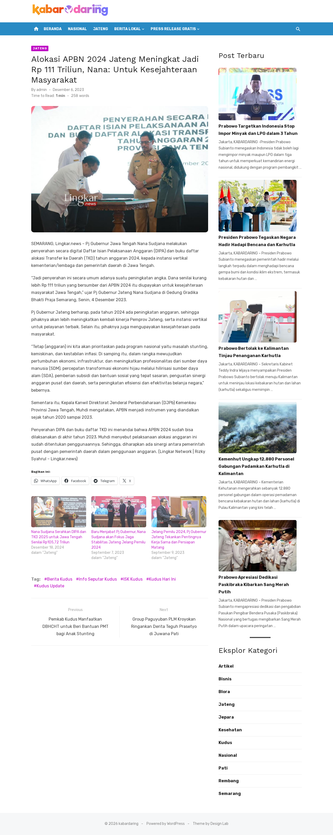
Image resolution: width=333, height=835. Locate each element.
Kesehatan (230, 729)
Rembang (229, 780)
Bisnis (225, 678)
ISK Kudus (133, 579)
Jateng (100, 29)
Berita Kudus (59, 579)
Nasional (77, 29)
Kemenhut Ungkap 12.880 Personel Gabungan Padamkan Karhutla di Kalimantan (256, 466)
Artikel (226, 666)
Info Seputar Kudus (98, 579)
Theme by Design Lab (210, 823)
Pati (223, 768)
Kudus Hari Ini (162, 579)
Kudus (225, 742)
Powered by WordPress (165, 823)
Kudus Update (50, 585)
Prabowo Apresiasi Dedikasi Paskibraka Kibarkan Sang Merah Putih (254, 584)
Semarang (230, 793)
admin (41, 90)
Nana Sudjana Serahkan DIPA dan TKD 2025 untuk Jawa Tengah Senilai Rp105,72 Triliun (58, 537)
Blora (224, 691)
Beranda (53, 29)
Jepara (226, 717)
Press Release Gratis (173, 29)
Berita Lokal (127, 29)
